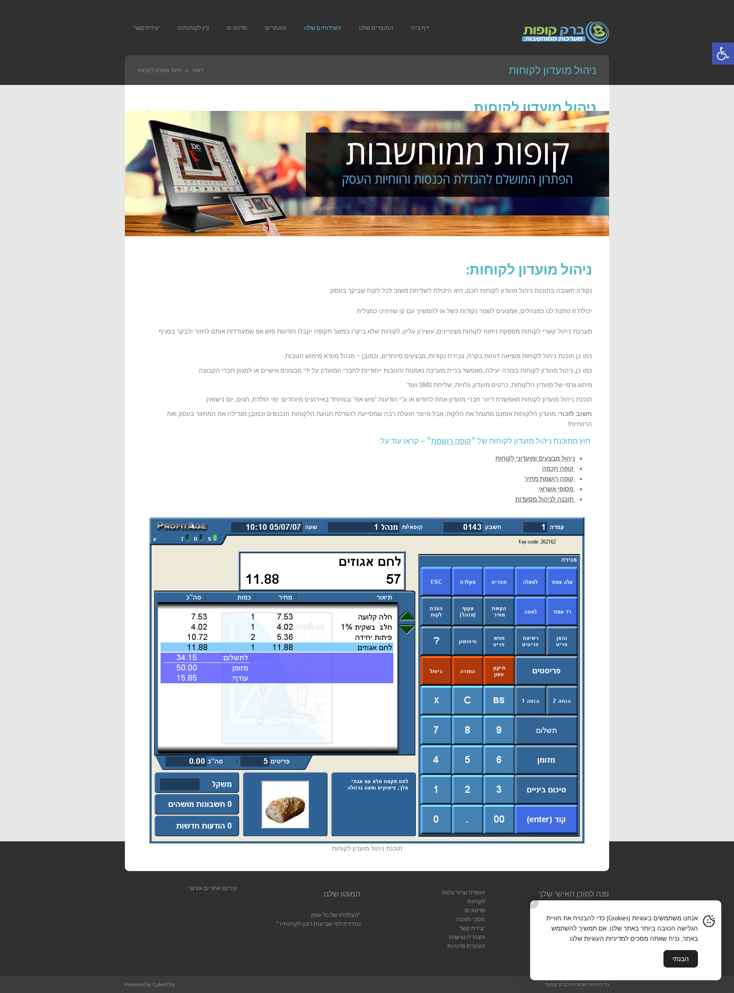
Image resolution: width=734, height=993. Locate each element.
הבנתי (680, 959)
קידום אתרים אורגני (212, 888)
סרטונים (475, 910)
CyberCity (163, 984)
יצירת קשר (472, 928)
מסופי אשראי (557, 489)
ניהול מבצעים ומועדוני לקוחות (535, 458)
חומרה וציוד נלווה (463, 892)
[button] (723, 53)
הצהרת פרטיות (466, 946)
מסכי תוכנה (470, 919)
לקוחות (476, 901)
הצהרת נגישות (467, 937)
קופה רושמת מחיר (550, 479)
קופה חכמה (558, 468)
